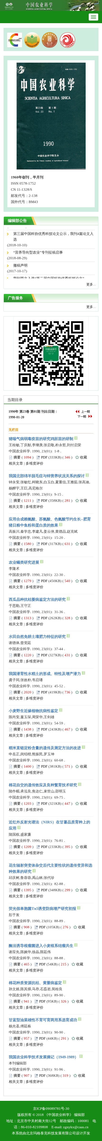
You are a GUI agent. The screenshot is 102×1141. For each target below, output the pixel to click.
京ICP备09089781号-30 (51, 1109)
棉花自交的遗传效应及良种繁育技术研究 (43, 785)
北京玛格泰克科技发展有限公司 (51, 1133)
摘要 (17, 457)
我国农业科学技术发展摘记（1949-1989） (43, 1057)
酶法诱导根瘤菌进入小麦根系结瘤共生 (41, 946)
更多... (91, 284)
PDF (44, 457)
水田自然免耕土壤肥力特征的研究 (37, 637)
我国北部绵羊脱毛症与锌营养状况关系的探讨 (47, 476)
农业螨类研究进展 (24, 562)
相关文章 (16, 463)
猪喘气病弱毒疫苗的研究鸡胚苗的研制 (41, 439)
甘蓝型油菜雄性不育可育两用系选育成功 (43, 1020)
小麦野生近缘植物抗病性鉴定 (33, 711)
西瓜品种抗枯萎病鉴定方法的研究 (37, 599)
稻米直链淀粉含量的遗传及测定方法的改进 (45, 748)
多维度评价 (34, 463)
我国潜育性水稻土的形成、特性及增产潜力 (45, 674)
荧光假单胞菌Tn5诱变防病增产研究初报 (42, 909)
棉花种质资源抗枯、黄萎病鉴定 (35, 983)
